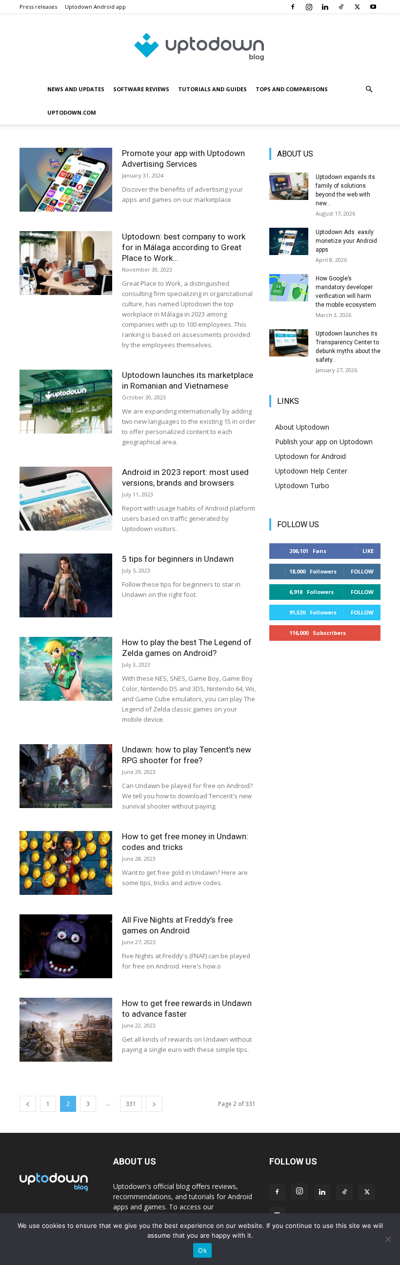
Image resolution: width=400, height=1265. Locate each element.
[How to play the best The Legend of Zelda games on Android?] (66, 669)
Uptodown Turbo (302, 485)
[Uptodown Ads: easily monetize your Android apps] (288, 241)
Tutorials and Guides (212, 89)
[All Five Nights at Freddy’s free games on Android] (66, 946)
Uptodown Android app (95, 6)
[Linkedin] (325, 7)
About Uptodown (302, 427)
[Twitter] (357, 7)
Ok (202, 1250)
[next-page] (154, 1104)
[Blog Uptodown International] (200, 46)
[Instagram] (308, 7)
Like (368, 550)
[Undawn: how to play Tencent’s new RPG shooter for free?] (66, 776)
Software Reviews (141, 89)
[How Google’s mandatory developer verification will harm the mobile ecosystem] (288, 287)
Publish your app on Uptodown (324, 441)
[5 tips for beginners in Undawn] (66, 585)
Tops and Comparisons (292, 89)
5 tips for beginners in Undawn (178, 559)
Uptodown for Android (310, 456)
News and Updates (75, 89)
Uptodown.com (71, 112)
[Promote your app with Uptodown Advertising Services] (66, 180)
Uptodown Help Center (311, 470)
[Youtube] (373, 7)
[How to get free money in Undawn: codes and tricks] (66, 863)
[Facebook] (292, 7)
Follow (362, 571)
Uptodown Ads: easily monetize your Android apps (346, 241)
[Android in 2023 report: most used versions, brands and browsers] (66, 499)
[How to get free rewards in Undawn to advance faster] (66, 1030)
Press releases (38, 6)
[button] (368, 89)
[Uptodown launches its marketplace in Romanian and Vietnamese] (66, 402)
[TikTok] (341, 7)
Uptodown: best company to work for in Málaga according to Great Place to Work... (183, 247)
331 (131, 1104)
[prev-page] (28, 1104)
